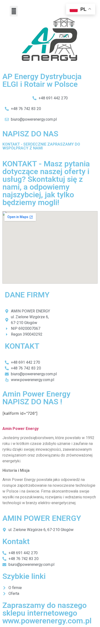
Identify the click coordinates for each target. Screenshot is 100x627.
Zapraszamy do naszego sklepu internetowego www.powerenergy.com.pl (47, 613)
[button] (14, 11)
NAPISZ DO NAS (30, 133)
